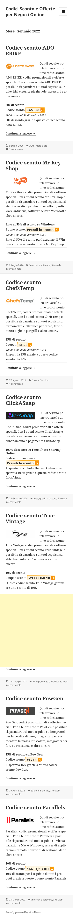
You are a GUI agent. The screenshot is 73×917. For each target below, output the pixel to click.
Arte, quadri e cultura (44, 498)
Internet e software (39, 265)
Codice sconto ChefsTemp (23, 285)
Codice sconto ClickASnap (23, 400)
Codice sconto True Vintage (30, 518)
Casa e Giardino (40, 380)
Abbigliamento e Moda (45, 681)
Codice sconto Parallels (35, 807)
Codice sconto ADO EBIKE (30, 50)
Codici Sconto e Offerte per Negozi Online (30, 11)
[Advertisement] (36, 630)
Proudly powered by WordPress (23, 912)
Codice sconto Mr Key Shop (33, 165)
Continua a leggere (21, 133)
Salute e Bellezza (40, 790)
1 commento (16, 149)
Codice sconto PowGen (34, 698)
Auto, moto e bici (38, 145)
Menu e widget (63, 15)
